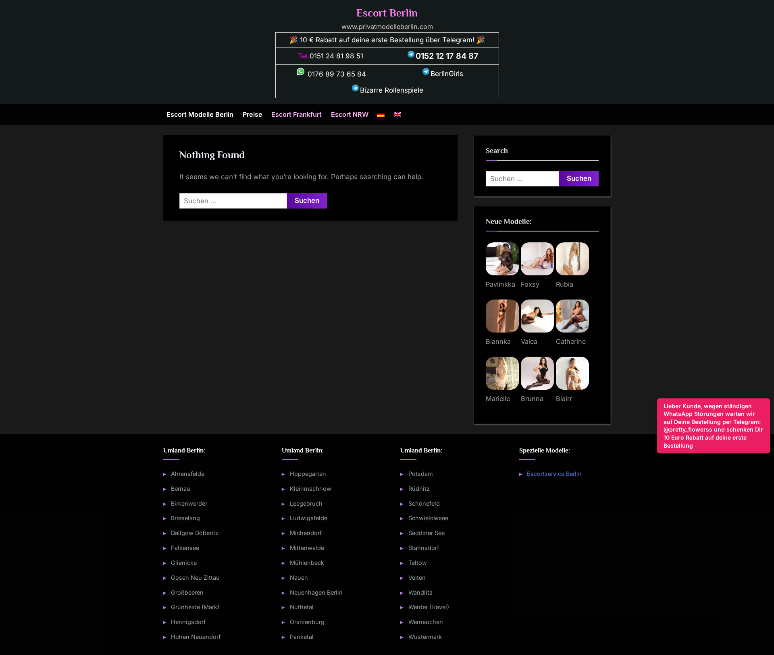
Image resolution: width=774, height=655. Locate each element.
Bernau (180, 488)
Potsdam (420, 473)
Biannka (498, 341)
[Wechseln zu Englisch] (397, 114)
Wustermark (425, 636)
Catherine (571, 341)
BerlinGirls (447, 74)
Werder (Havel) (428, 606)
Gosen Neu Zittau (195, 577)
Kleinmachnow (310, 488)
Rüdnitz (419, 488)
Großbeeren (187, 592)
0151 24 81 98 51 (336, 56)
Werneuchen (425, 621)
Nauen (299, 577)
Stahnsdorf (423, 547)
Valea (529, 341)
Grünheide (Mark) (195, 606)
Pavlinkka (500, 284)
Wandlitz (420, 592)
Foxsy (530, 284)
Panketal (302, 636)
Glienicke (184, 562)
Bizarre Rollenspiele (391, 90)
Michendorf (306, 532)
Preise (252, 114)
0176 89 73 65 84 (336, 74)
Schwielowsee (428, 517)
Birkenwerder (189, 503)
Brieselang (185, 517)
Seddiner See (426, 532)
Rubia (564, 284)
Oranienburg (307, 621)
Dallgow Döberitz (194, 532)
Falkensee (185, 547)
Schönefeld (424, 503)
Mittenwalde (307, 547)
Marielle (498, 399)
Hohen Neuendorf (196, 636)
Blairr (564, 399)
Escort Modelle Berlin (199, 114)
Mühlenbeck (307, 562)
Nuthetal (302, 606)
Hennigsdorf (188, 621)
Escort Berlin (387, 13)
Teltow (417, 562)
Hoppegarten (308, 473)
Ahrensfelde (187, 473)
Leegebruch (306, 503)
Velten (417, 577)
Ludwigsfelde (308, 517)
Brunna (532, 399)
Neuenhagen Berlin (316, 592)
